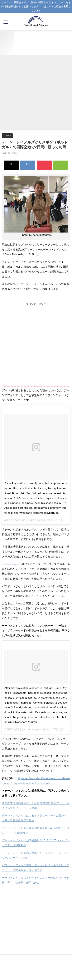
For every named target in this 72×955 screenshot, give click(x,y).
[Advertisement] (36, 93)
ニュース (7, 135)
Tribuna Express (12, 564)
